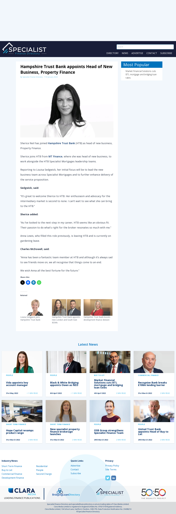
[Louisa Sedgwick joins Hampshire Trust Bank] (34, 307)
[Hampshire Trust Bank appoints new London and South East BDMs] (66, 307)
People (9, 375)
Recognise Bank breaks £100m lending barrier (152, 384)
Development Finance (13, 477)
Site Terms (110, 469)
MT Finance (55, 156)
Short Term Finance (16, 424)
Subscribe (166, 53)
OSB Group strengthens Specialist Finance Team (108, 431)
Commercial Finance (148, 375)
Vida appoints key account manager (17, 384)
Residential (41, 466)
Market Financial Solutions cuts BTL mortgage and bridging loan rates (141, 74)
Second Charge (44, 473)
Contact (151, 53)
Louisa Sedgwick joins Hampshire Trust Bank (30, 318)
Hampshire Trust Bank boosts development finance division (97, 318)
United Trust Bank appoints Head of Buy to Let (153, 431)
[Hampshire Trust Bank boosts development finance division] (98, 307)
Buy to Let (99, 375)
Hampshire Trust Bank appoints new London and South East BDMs (66, 320)
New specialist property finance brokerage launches (65, 431)
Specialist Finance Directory (33, 77)
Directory (112, 53)
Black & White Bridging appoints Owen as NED (64, 384)
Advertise (137, 53)
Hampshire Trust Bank (61, 143)
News (125, 53)
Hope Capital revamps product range (19, 431)
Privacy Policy (112, 465)
